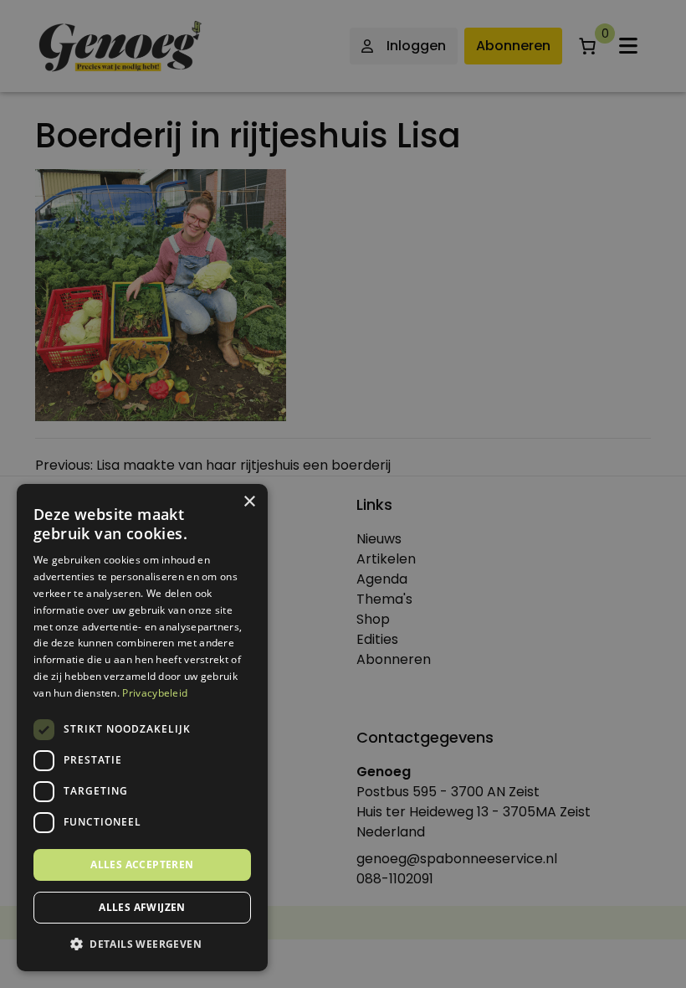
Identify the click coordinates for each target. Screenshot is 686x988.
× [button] (249, 502)
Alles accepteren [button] (141, 864)
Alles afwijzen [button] (142, 907)
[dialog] (343, 494)
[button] (142, 944)
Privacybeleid (154, 693)
